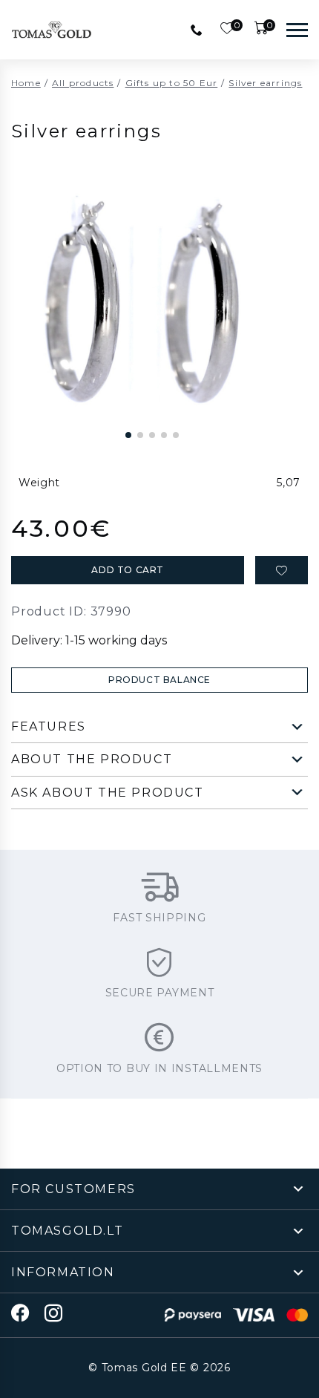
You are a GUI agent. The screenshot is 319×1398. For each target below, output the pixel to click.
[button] (128, 435)
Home (26, 83)
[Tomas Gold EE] (51, 30)
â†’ (189, 404)
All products (83, 83)
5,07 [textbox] (288, 482)
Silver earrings (265, 83)
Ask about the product (107, 792)
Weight (39, 482)
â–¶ (115, 404)
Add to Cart (127, 569)
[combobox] (188, 482)
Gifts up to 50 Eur (171, 83)
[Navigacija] (297, 29)
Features (48, 726)
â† (152, 404)
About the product (91, 759)
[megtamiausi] (281, 570)
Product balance (159, 679)
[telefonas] (197, 30)
